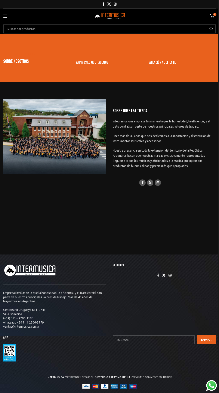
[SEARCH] (211, 28)
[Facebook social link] (103, 4)
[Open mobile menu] (5, 16)
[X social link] (109, 4)
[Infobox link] (109, 62)
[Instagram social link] (115, 4)
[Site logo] (109, 16)
